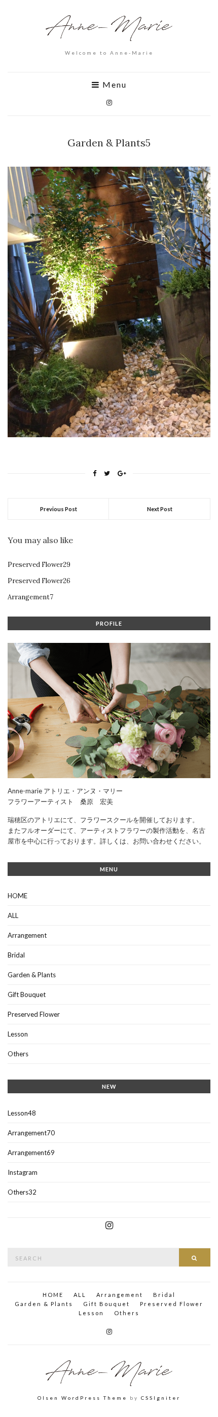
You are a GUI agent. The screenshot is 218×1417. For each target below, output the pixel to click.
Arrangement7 (30, 597)
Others (18, 1054)
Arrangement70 (31, 1133)
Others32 (22, 1192)
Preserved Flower (34, 1014)
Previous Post (58, 509)
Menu (113, 85)
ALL (13, 915)
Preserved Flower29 (39, 564)
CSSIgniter (160, 1398)
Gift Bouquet (27, 994)
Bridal (16, 955)
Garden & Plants (32, 975)
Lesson (18, 1034)
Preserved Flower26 (39, 581)
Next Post (159, 509)
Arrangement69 (31, 1152)
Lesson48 (22, 1113)
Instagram (23, 1172)
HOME (17, 896)
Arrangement (27, 935)
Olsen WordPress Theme (82, 1398)
